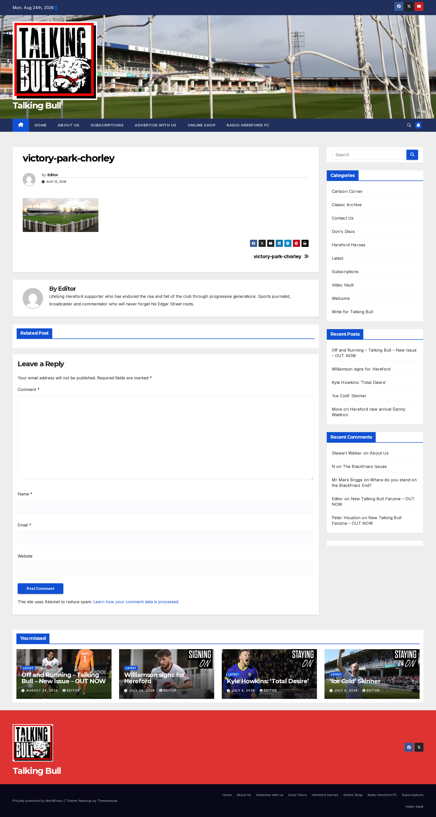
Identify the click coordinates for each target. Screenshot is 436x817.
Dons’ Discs (297, 795)
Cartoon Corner (347, 191)
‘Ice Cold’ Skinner (349, 395)
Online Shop (202, 125)
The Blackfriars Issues (365, 466)
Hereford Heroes (349, 244)
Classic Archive (347, 204)
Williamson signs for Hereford (361, 369)
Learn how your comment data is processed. (136, 601)
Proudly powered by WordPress (38, 801)
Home (41, 125)
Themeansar (107, 801)
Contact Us (343, 218)
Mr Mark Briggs (347, 479)
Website (25, 556)
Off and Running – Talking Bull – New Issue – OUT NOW (63, 678)
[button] (409, 125)
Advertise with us (156, 125)
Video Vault (343, 284)
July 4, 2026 (244, 690)
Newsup (85, 801)
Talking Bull (37, 105)
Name (25, 493)
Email (24, 525)
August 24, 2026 (42, 690)
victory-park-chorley (278, 256)
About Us (68, 125)
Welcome (341, 298)
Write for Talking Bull (352, 311)
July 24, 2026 (142, 690)
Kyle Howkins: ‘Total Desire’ (359, 382)
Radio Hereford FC (248, 125)
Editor (52, 175)
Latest (337, 258)
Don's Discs (343, 231)
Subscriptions (107, 125)
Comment (29, 389)
